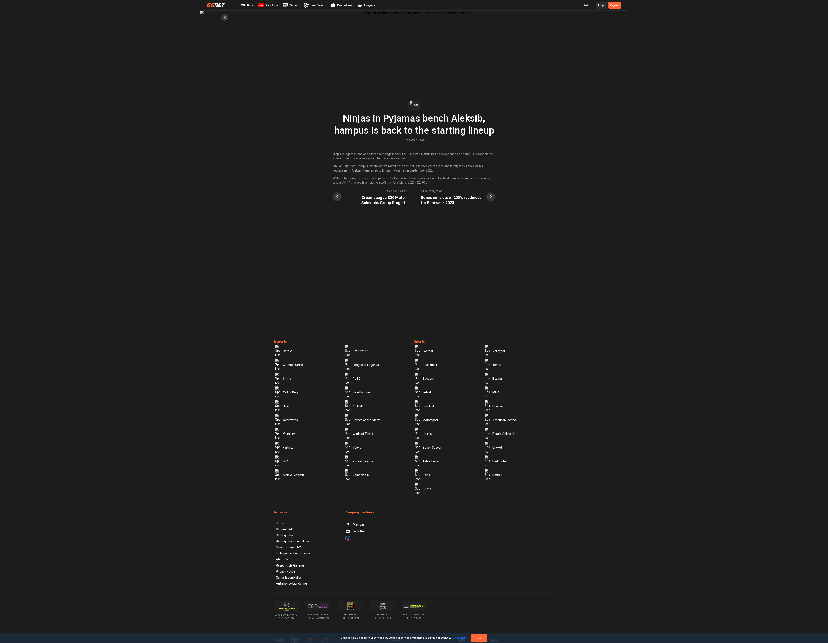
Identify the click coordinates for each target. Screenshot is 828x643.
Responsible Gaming (290, 565)
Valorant (358, 447)
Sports (419, 341)
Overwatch (290, 420)
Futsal (427, 392)
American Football (504, 420)
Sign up (614, 5)
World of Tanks (363, 433)
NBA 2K (358, 406)
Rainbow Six (361, 475)
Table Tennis (431, 461)
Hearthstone (361, 392)
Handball (428, 406)
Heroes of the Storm (367, 420)
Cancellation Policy (288, 577)
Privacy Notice (285, 571)
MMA (496, 392)
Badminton (500, 461)
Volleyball (498, 351)
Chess (427, 489)
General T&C (284, 529)
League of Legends (366, 365)
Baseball (428, 378)
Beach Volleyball (503, 433)
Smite (287, 378)
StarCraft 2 (360, 351)
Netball (497, 475)
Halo (286, 406)
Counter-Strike (293, 365)
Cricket (497, 447)
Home (280, 523)
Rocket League (363, 461)
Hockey (428, 433)
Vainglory (289, 433)
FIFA (286, 461)
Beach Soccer (432, 447)
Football (428, 351)
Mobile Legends (293, 475)
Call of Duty (290, 392)
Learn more (460, 637)
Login (601, 5)
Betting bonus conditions (293, 541)
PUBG (357, 378)
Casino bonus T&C (288, 547)
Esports (280, 341)
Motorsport (430, 420)
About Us (282, 559)
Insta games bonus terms (293, 553)
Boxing (497, 378)
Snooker (498, 406)
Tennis (497, 365)
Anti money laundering (291, 583)
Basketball (430, 365)
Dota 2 (287, 351)
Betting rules (284, 535)
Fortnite (288, 447)
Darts (426, 475)
